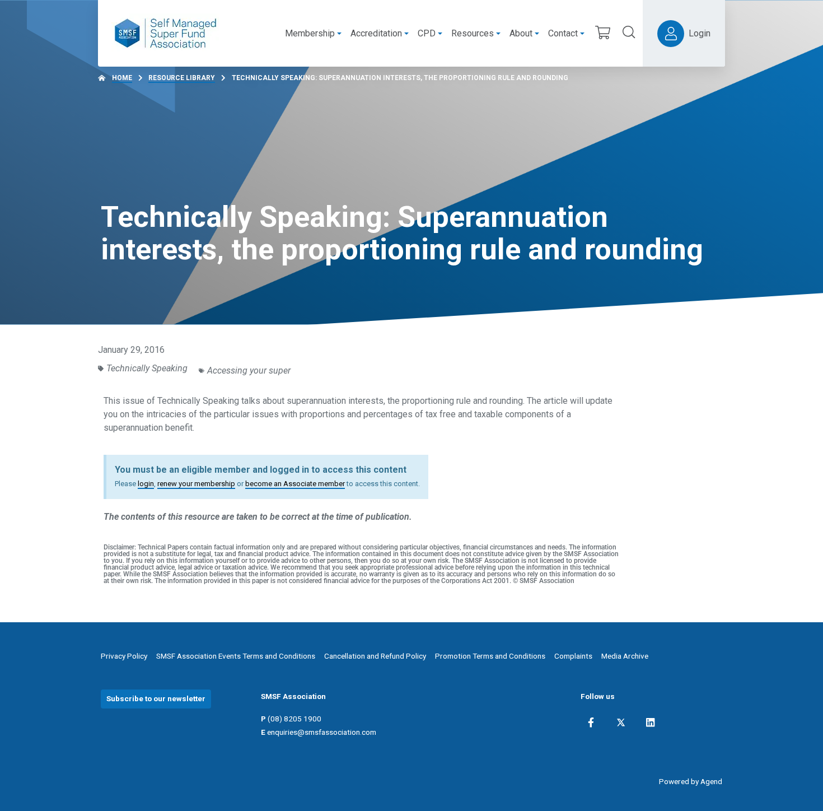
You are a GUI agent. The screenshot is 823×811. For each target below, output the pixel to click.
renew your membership (196, 483)
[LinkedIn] (650, 722)
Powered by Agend (690, 781)
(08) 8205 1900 (294, 718)
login (146, 483)
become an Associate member (295, 483)
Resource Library (181, 78)
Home (122, 78)
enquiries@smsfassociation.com (321, 732)
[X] (621, 722)
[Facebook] (591, 722)
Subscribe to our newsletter (155, 698)
